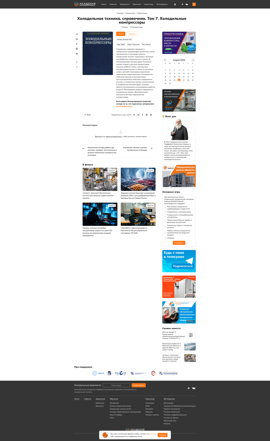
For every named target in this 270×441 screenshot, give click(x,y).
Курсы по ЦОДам (116, 415)
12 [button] (179, 73)
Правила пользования (172, 409)
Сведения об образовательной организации (180, 406)
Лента (103, 4)
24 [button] (170, 80)
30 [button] (165, 83)
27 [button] (183, 80)
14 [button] (188, 73)
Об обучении (114, 403)
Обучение (137, 4)
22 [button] (193, 77)
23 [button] (165, 80)
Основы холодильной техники (120, 406)
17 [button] (170, 77)
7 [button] (188, 70)
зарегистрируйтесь (114, 136)
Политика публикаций (172, 412)
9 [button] (165, 73)
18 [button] (174, 77)
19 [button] (179, 77)
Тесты (112, 418)
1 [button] (192, 67)
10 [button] (170, 73)
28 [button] (188, 80)
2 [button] (165, 70)
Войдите (98, 136)
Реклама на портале (171, 418)
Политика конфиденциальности (175, 415)
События (113, 4)
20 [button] (183, 77)
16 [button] (165, 77)
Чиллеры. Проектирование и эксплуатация (125, 412)
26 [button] (179, 80)
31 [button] (170, 83)
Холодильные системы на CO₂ (120, 409)
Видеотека (100, 406)
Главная (120, 13)
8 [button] (192, 70)
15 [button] (193, 73)
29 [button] (193, 80)
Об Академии (168, 403)
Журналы (149, 412)
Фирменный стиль (170, 421)
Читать (121, 34)
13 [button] (183, 73)
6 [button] (183, 70)
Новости (112, 170)
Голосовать (179, 243)
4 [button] (174, 70)
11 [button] (174, 73)
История (150, 170)
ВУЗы (148, 406)
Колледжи (149, 409)
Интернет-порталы (152, 415)
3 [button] (169, 70)
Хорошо (162, 435)
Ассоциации (150, 403)
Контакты (167, 424)
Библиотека (142, 13)
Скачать (132, 34)
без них (152, 434)
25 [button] (174, 80)
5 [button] (179, 70)
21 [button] (188, 77)
